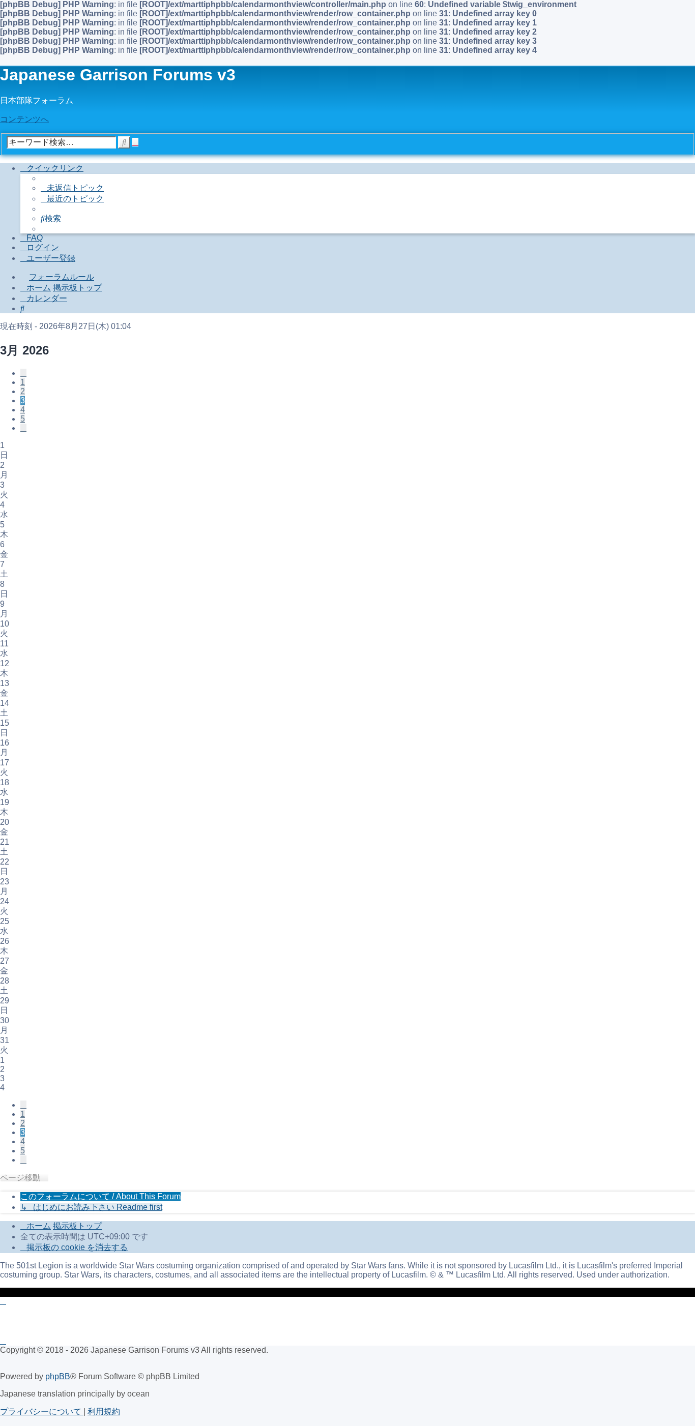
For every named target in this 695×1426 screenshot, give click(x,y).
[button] (23, 373)
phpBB (57, 1376)
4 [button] (22, 409)
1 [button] (22, 382)
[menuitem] (72, 188)
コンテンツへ (24, 119)
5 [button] (22, 418)
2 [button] (22, 391)
